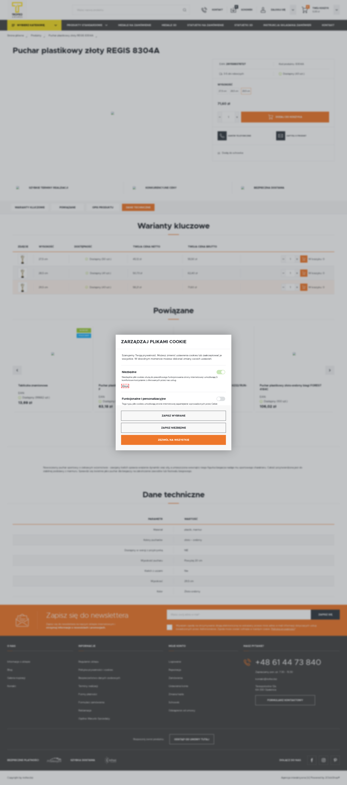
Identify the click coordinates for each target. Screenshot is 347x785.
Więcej (125, 386)
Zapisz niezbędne (173, 427)
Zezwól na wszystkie (173, 439)
